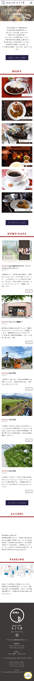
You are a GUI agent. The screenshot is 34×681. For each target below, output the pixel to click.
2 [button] (17, 22)
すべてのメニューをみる (17, 222)
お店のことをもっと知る (17, 57)
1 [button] (14, 22)
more (29, 291)
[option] (17, 13)
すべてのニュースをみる (17, 503)
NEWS (4, 266)
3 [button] (20, 22)
